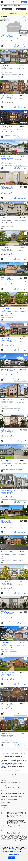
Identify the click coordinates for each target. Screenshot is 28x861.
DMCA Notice (4, 799)
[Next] (26, 56)
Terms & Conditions (5, 796)
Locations (7, 9)
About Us (15, 787)
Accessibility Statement (16, 796)
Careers (20, 787)
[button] (24, 2)
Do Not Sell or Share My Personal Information (12, 793)
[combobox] (24, 16)
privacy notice (15, 848)
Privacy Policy (4, 790)
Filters (22, 9)
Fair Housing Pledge (13, 799)
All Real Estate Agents (16, 782)
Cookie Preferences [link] (5, 802)
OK (11, 857)
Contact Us (9, 787)
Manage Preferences (14, 854)
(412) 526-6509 (15, 135)
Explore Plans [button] (16, 833)
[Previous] (1, 56)
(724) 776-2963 (18, 165)
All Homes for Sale (5, 782)
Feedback (3, 787)
